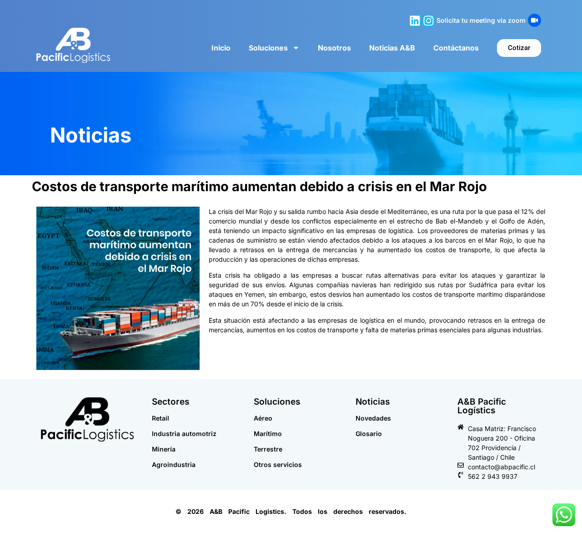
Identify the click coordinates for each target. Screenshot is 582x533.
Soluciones (268, 47)
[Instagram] (428, 20)
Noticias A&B (392, 47)
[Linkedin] (415, 20)
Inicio (221, 47)
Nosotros (334, 47)
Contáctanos (456, 47)
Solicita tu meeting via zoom (481, 20)
